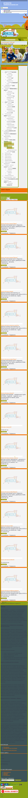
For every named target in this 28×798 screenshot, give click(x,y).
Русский (7, 10)
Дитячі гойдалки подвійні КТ (7, 559)
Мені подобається (7, 772)
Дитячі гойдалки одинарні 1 (7, 393)
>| (5, 602)
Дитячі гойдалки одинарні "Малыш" (9, 257)
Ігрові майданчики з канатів (10, 89)
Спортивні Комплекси (10, 117)
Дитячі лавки (12, 168)
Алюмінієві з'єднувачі (11, 111)
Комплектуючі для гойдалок (12, 151)
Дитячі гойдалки (23, 65)
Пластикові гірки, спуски (10, 140)
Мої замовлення (6, 775)
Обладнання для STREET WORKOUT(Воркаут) (10, 132)
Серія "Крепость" (10, 80)
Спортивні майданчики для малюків (12, 127)
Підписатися (18, 780)
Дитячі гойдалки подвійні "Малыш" (9, 491)
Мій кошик (5, 774)
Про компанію (6, 747)
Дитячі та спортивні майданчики (10, 750)
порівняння (5, 773)
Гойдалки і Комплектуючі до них (12, 65)
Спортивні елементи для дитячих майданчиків (11, 122)
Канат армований (10, 104)
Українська (8, 12)
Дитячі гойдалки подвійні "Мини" (8, 359)
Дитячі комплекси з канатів (10, 93)
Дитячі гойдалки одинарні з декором (9, 458)
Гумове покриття (10, 184)
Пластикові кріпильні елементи (11, 108)
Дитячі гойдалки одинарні (7, 291)
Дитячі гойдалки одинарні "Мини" (9, 223)
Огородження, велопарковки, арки (10, 176)
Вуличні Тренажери (7, 135)
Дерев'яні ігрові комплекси (9, 86)
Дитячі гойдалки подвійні (7, 525)
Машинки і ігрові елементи (9, 163)
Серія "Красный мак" (12, 83)
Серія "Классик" (9, 74)
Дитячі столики (9, 170)
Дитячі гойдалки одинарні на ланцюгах (10, 325)
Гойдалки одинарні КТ (6, 427)
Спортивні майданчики (7, 114)
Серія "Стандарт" (10, 77)
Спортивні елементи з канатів (10, 97)
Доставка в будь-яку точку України (10, 748)
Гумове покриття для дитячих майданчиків (11, 180)
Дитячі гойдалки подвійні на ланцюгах (10, 590)
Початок (3, 65)
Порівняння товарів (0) (5, 196)
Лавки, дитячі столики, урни (8, 166)
